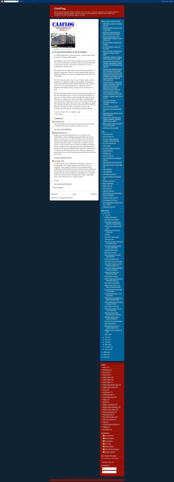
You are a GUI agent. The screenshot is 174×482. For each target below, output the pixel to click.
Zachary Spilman (110, 452)
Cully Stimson (109, 435)
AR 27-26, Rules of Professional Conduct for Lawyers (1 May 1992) (112, 53)
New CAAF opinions (109, 417)
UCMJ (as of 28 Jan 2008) (110, 128)
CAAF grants (107, 379)
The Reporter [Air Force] (110, 200)
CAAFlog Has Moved (111, 217)
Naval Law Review (108, 183)
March (107, 344)
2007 (105, 354)
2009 (105, 213)
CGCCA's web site (108, 156)
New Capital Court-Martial (112, 283)
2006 (105, 357)
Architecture (106, 370)
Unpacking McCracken (111, 250)
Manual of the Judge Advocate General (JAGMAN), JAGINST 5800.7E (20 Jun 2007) (112, 119)
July (106, 215)
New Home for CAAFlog (112, 219)
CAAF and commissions (112, 259)
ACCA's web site (108, 134)
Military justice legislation (110, 407)
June (106, 337)
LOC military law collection (111, 106)
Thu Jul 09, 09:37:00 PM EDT (62, 184)
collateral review (107, 394)
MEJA (105, 402)
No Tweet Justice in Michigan (113, 321)
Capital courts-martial (109, 387)
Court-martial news (108, 397)
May (106, 339)
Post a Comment (58, 187)
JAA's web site (107, 169)
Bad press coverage (110, 252)
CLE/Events (106, 392)
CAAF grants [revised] (111, 276)
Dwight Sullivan (59, 133)
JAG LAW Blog (107, 171)
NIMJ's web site (107, 186)
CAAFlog (60, 8)
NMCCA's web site (108, 191)
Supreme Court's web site (110, 197)
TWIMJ (105, 427)
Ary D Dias (57, 121)
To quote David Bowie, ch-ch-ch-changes (70, 52)
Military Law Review (109, 181)
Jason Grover (109, 441)
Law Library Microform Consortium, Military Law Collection (110, 102)
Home (74, 194)
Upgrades (107, 234)
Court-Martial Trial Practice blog (112, 162)
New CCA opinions (108, 419)
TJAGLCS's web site (109, 207)
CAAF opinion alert (110, 323)
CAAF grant (108, 334)
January (107, 349)
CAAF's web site (108, 151)
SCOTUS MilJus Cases (110, 424)
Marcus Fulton (109, 446)
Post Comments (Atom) (66, 197)
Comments (107, 472)
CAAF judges (107, 382)
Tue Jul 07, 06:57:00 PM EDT (62, 129)
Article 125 (106, 375)
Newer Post (54, 194)
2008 (105, 352)
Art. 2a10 (105, 372)
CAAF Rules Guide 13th (112, 306)
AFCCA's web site (108, 136)
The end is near (109, 239)
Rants (104, 422)
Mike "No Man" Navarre (112, 449)
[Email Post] (78, 112)
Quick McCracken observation (113, 261)
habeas (105, 399)
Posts (106, 468)
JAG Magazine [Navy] (109, 174)
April (106, 342)
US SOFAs (106, 429)
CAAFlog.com (107, 153)
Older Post (94, 194)
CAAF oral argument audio (110, 384)
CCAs (104, 389)
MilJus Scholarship (108, 412)
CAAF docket (107, 377)
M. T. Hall (108, 444)
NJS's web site (107, 188)
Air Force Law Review (109, 143)
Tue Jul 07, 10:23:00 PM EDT (62, 157)
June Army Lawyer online (112, 237)
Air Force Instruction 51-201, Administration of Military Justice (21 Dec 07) (112, 38)
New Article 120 (107, 414)
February (108, 347)
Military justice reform (109, 409)
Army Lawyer (107, 146)
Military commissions (109, 404)
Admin (60, 114)
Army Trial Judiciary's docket (111, 148)
